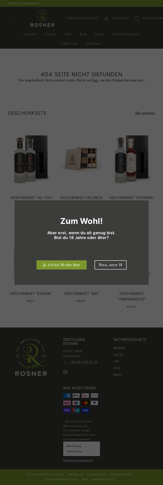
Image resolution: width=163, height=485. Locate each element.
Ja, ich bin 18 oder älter (61, 265)
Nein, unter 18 (110, 265)
